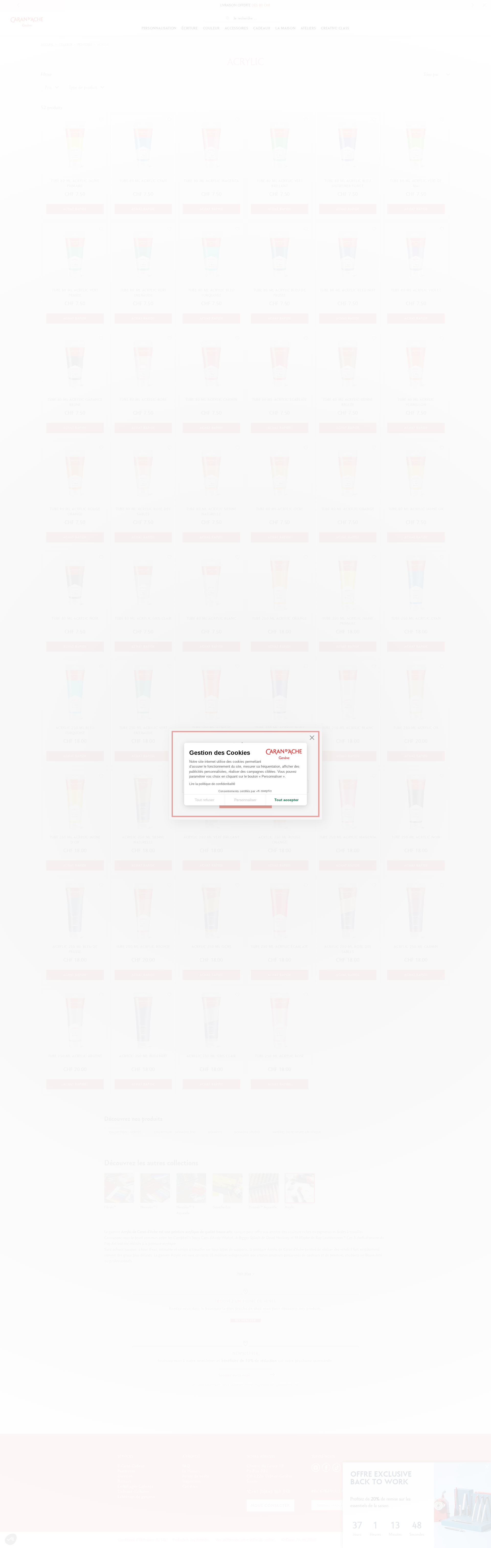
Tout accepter (286, 800)
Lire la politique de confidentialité (212, 784)
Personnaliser (245, 800)
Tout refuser (204, 800)
